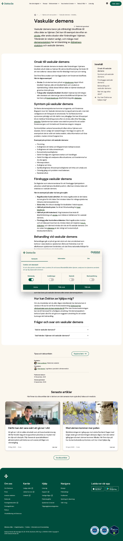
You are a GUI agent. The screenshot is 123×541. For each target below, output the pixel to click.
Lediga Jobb (27, 488)
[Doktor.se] (7, 4)
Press (6, 492)
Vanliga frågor (46, 495)
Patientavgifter (46, 499)
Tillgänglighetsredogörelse (50, 506)
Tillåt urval (61, 287)
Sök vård (115, 3)
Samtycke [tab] (34, 259)
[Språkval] (107, 3)
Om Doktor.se (8, 488)
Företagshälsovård (10, 503)
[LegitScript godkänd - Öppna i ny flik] (114, 530)
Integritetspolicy (19, 527)
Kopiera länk (79, 353)
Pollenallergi (64, 492)
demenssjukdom (42, 42)
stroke (37, 35)
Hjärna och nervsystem (49, 15)
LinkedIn (25, 495)
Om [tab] (88, 258)
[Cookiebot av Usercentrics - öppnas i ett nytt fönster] (92, 252)
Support (44, 492)
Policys (6, 510)
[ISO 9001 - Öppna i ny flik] (94, 530)
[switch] (51, 279)
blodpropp (69, 82)
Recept (63, 488)
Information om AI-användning (40, 527)
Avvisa (35, 287)
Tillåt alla (87, 287)
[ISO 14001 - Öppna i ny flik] (104, 530)
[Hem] (35, 15)
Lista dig (44, 488)
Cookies (27, 527)
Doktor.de (7, 499)
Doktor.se (74, 305)
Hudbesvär (64, 495)
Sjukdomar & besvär (48, 503)
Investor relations (9, 495)
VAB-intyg (64, 503)
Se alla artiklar (61, 458)
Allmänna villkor (8, 527)
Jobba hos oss (27, 492)
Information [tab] (61, 258)
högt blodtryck (52, 98)
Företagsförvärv (9, 506)
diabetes (77, 98)
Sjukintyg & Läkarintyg (68, 499)
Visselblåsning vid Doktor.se (13, 513)
